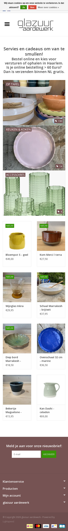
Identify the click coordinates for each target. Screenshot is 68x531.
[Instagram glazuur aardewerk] (37, 465)
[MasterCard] (37, 526)
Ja (23, 7)
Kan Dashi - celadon (47, 410)
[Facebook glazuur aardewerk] (31, 465)
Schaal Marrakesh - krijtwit (51, 307)
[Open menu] (7, 24)
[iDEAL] (29, 526)
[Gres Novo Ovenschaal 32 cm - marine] (51, 338)
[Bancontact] (54, 526)
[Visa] (46, 526)
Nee (32, 7)
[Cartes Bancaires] (61, 526)
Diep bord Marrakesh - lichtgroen (13, 359)
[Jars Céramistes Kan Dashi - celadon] (51, 390)
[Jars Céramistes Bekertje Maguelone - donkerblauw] (17, 390)
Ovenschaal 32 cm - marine (51, 359)
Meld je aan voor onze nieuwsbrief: (34, 446)
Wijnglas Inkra (15, 306)
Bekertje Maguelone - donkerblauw (14, 410)
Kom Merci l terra (51, 254)
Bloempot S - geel (17, 254)
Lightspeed (8, 521)
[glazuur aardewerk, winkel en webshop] (41, 24)
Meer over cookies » (48, 7)
